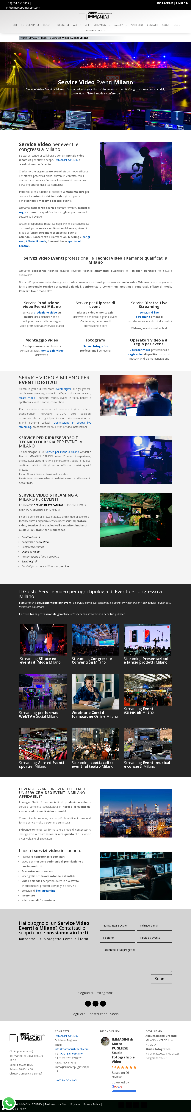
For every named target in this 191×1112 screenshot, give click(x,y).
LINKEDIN (182, 3)
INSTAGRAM (165, 3)
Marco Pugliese (71, 1104)
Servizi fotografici (95, 346)
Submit (161, 978)
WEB (75, 25)
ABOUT (166, 25)
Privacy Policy (91, 1104)
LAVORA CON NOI (95, 30)
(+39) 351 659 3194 (17, 3)
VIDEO (46, 25)
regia (22, 212)
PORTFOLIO (137, 25)
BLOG (177, 25)
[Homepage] (95, 20)
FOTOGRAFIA (28, 25)
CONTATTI (152, 25)
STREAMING (100, 25)
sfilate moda (27, 398)
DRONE (61, 25)
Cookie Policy (18, 1108)
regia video (135, 354)
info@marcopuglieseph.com (72, 1049)
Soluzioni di (147, 312)
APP (87, 25)
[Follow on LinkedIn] (103, 1004)
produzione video (45, 312)
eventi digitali (63, 389)
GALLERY (118, 25)
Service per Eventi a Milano (62, 452)
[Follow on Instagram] (95, 1004)
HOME (14, 25)
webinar (65, 566)
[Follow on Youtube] (136, 1105)
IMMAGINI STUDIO (66, 160)
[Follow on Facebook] (88, 1004)
